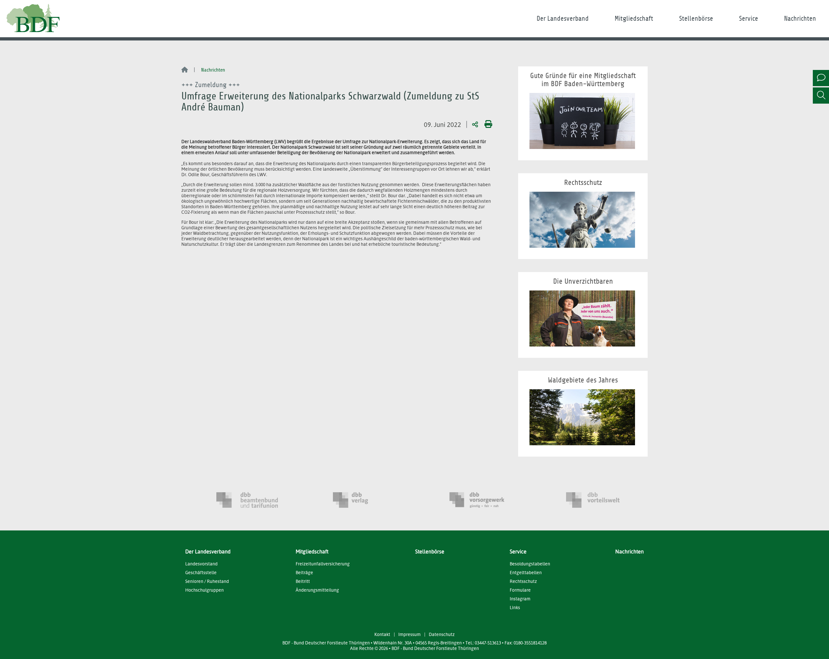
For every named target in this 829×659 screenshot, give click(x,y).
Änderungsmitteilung (317, 590)
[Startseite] (184, 70)
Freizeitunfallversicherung (323, 563)
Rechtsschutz (523, 581)
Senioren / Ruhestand (207, 581)
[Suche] (821, 95)
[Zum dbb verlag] (363, 500)
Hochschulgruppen (204, 590)
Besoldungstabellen (530, 563)
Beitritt (303, 581)
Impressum (409, 634)
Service (748, 18)
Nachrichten (800, 18)
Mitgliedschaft (634, 18)
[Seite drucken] (487, 124)
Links (515, 607)
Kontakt (382, 634)
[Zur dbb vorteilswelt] (597, 500)
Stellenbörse (696, 18)
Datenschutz (442, 634)
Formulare (520, 590)
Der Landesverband (563, 18)
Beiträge (304, 572)
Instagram (520, 598)
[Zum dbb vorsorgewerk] (480, 500)
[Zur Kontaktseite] (821, 78)
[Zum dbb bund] (247, 500)
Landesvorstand (201, 563)
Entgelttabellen (526, 572)
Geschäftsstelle (201, 572)
